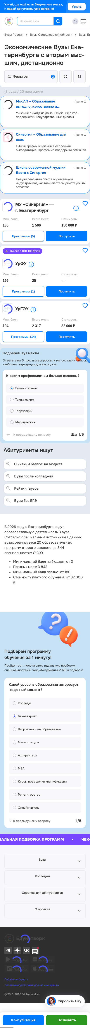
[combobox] (38, 21)
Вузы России (13, 35)
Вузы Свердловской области (51, 35)
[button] (45, 861)
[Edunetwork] (9, 21)
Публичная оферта (16, 979)
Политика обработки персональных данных (31, 985)
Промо (78, 101)
